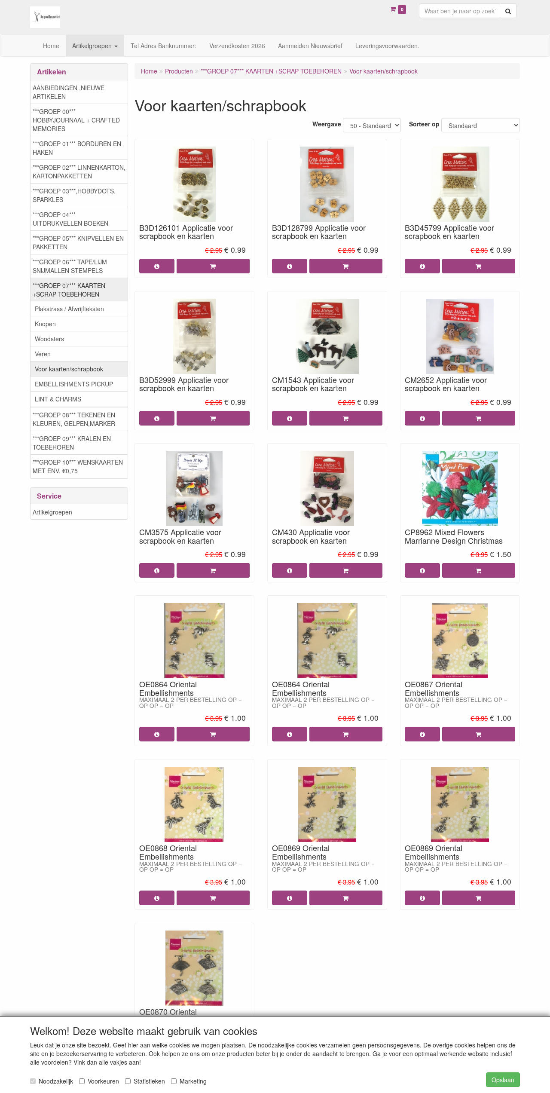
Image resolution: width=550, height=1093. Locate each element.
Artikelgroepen (52, 512)
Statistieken (149, 1081)
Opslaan (503, 1079)
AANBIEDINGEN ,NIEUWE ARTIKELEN (68, 92)
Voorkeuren (103, 1081)
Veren (43, 353)
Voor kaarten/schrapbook (69, 368)
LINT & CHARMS (58, 399)
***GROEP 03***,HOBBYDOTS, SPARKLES (74, 195)
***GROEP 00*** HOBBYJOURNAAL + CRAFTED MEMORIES (76, 120)
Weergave (326, 123)
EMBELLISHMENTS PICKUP (74, 384)
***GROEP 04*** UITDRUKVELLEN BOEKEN (70, 218)
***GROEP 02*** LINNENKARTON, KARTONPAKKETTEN (79, 171)
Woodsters (49, 338)
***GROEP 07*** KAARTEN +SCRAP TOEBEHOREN (69, 289)
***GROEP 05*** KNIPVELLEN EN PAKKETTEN (78, 242)
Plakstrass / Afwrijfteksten (69, 308)
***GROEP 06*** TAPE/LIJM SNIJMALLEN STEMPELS (70, 266)
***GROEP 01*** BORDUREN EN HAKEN (77, 147)
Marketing (193, 1081)
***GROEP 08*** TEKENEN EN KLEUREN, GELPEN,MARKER (74, 419)
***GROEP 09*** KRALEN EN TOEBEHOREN (72, 442)
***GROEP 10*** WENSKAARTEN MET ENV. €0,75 (78, 466)
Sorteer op (424, 123)
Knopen (45, 323)
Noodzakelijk (56, 1081)
